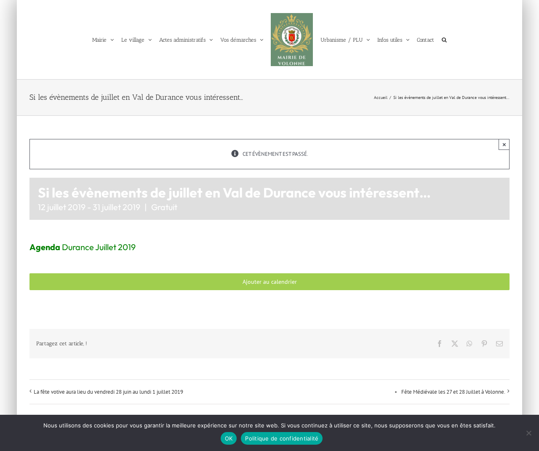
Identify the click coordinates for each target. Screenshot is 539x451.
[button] (450, 39)
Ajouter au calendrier (270, 282)
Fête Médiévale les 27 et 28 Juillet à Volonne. (453, 391)
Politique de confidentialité (281, 438)
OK (229, 438)
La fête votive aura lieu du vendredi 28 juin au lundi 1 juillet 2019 (108, 391)
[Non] (528, 433)
